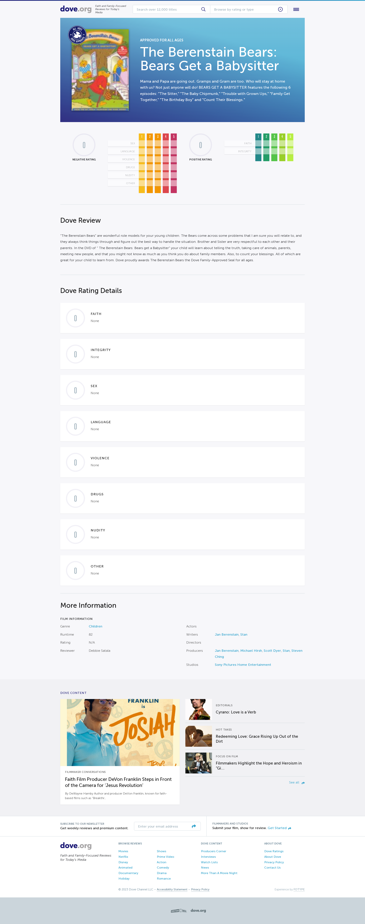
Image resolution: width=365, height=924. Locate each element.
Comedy (163, 867)
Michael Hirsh (251, 651)
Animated (125, 867)
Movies (123, 851)
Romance (164, 878)
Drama (162, 873)
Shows (161, 851)
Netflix (123, 856)
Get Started (277, 828)
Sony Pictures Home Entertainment (243, 665)
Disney (123, 862)
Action (161, 862)
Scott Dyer (272, 651)
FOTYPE (299, 889)
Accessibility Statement (172, 889)
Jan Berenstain (227, 634)
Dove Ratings (273, 851)
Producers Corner (213, 851)
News (205, 867)
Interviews (208, 856)
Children (95, 626)
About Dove (272, 856)
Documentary (128, 873)
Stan (243, 634)
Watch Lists (209, 862)
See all (294, 782)
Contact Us (272, 867)
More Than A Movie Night (219, 873)
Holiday (123, 878)
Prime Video (165, 856)
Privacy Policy (274, 862)
